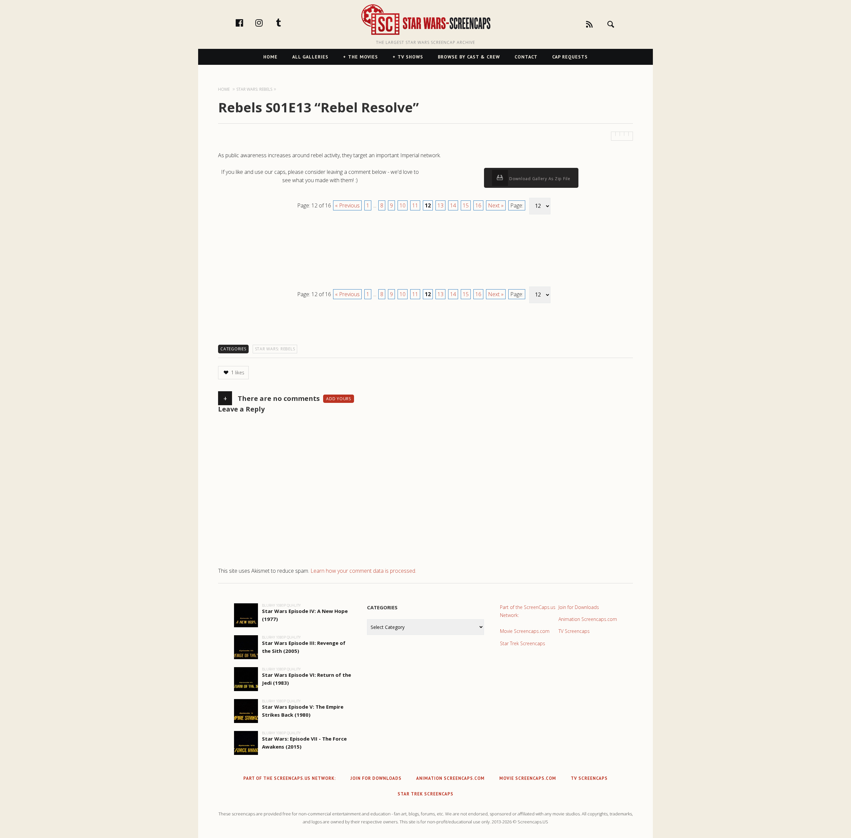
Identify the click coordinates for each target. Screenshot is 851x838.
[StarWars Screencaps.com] (425, 20)
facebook (246, 23)
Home (270, 57)
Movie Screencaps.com (524, 631)
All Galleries (310, 57)
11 (415, 205)
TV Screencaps (574, 631)
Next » (496, 205)
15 (466, 205)
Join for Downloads (578, 607)
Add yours (338, 399)
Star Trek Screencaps (522, 643)
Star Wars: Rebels (275, 349)
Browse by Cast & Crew (469, 57)
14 (453, 205)
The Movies (363, 57)
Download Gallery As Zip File (539, 178)
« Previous (347, 205)
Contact (526, 57)
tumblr (286, 23)
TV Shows (410, 57)
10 (403, 205)
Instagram (266, 23)
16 (478, 205)
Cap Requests (570, 57)
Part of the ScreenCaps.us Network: (527, 611)
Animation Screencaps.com (587, 619)
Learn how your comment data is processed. (363, 570)
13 (440, 205)
